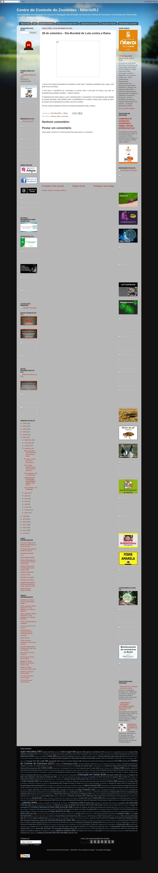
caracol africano (72, 761)
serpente (71, 822)
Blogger (108, 850)
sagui (130, 813)
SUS (79, 824)
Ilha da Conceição (33, 787)
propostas (97, 811)
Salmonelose (43, 816)
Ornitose (116, 800)
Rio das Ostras (88, 813)
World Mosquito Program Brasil (25, 589)
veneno (107, 828)
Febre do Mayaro (44, 781)
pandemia (40, 803)
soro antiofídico (72, 824)
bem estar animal (113, 756)
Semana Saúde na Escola (50, 822)
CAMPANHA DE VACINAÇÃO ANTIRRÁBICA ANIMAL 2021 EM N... (30, 481)
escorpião (124, 777)
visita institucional (130, 830)
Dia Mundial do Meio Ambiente (81, 772)
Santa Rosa (73, 816)
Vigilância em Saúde (48, 830)
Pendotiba (87, 803)
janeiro (27, 513)
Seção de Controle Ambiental (98, 818)
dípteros (126, 772)
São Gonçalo (115, 816)
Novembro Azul (32, 800)
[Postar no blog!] (75, 113)
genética (104, 783)
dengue (117, 768)
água (115, 752)
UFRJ (39, 826)
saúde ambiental (38, 818)
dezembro (28, 440)
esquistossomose (39, 779)
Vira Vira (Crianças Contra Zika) (26, 676)
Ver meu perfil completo (127, 108)
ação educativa (28, 751)
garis (91, 783)
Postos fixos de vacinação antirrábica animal (128, 687)
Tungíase (32, 826)
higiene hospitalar (77, 785)
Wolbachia (41, 833)
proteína (116, 811)
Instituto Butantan (116, 787)
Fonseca (131, 781)
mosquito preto (58, 798)
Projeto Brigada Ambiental (104, 809)
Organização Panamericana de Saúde (100, 800)
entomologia (70, 777)
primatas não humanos (104, 807)
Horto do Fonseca (116, 785)
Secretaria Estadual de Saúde (34, 820)
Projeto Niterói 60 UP (58, 811)
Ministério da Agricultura (59, 796)
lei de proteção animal (121, 790)
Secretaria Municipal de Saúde (59, 820)
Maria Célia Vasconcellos (45, 793)
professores (33, 809)
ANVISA (116, 754)
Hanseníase (59, 785)
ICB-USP (135, 785)
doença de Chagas (41, 775)
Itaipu (30, 790)
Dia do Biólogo (102, 770)
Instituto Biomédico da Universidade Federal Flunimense (27, 561)
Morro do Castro (24, 798)
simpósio (133, 822)
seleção (90, 820)
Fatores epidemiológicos (131, 779)
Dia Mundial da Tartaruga (46, 772)
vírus (96, 830)
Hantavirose (67, 785)
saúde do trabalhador (62, 818)
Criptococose (56, 768)
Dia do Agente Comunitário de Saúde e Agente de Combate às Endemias (76, 770)
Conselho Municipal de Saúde (64, 766)
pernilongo (114, 803)
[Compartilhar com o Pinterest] (81, 113)
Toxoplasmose (101, 824)
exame (91, 779)
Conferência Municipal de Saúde (111, 764)
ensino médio (60, 777)
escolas (115, 777)
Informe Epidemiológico (79, 787)
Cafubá (37, 758)
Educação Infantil (112, 775)
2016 (25, 527)
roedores (121, 813)
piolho (131, 803)
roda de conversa (110, 813)
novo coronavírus (45, 800)
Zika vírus (60, 833)
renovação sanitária (60, 813)
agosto (27, 493)
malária (122, 792)
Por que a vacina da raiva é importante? (30, 460)
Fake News (112, 779)
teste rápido (86, 824)
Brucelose (135, 756)
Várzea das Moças (96, 828)
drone (66, 775)
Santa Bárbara (61, 816)
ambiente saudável (26, 754)
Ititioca (38, 790)
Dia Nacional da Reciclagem (114, 772)
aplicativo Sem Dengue (129, 754)
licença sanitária (86, 792)
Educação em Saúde (108, 23)
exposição (104, 779)
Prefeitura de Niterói (27, 580)
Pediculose (74, 803)
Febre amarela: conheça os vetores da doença (28, 642)
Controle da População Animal (67, 23)
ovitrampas (135, 800)
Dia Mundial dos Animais (98, 772)
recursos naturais (41, 813)
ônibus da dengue (60, 800)
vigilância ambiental (35, 830)
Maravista (33, 794)
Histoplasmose (105, 785)
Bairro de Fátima (61, 756)
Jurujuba (53, 790)
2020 (25, 516)
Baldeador (71, 756)
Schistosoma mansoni (82, 818)
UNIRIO (106, 826)
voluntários (32, 832)
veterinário (114, 828)
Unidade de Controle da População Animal (56, 826)
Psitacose (133, 811)
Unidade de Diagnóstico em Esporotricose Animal (87, 826)
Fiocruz (110, 781)
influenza (52, 787)
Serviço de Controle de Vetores (87, 822)
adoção (56, 752)
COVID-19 (45, 768)
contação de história (81, 766)
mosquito (34, 798)
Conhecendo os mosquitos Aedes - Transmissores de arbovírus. (26, 632)
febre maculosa (87, 781)
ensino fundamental (46, 777)
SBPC (72, 818)
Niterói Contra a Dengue (109, 798)
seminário (63, 822)
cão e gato (40, 761)
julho (26, 496)
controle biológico (97, 766)
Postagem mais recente (53, 186)
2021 (25, 437)
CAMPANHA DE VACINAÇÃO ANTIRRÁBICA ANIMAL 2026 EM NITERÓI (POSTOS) (126, 123)
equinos (85, 777)
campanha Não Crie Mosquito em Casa (107, 758)
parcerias (55, 803)
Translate (36, 844)
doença (53, 116)
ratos (31, 813)
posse (126, 805)
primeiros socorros (119, 807)
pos (122, 805)
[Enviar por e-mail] (73, 113)
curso (93, 768)
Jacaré (44, 790)
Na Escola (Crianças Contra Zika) (27, 657)
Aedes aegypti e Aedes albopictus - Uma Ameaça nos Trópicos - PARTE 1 (28, 608)
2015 (25, 530)
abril (26, 504)
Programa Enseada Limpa (47, 809)
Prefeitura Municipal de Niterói (43, 807)
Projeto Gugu (43, 811)
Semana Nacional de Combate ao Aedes (105, 820)
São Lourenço (125, 816)
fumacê (46, 783)
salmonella (34, 816)
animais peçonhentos (66, 754)
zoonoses (65, 116)
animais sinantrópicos (82, 754)
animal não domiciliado (98, 754)
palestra (26, 802)
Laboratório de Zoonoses (89, 23)
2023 (25, 432)
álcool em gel (124, 752)
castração (109, 761)
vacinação (47, 828)
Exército (97, 779)
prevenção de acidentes (80, 807)
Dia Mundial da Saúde (31, 772)
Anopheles (109, 754)
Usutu (31, 828)
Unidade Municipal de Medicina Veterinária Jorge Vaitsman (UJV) (27, 584)
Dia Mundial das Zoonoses (63, 772)
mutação (74, 798)
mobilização (90, 796)
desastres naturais (130, 768)
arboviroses (24, 756)
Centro (124, 761)
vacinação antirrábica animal (64, 828)
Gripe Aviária (132, 783)
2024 (25, 429)
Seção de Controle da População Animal (124, 818)
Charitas (57, 764)
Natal (89, 798)
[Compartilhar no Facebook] (79, 113)
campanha (54, 758)
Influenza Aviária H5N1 (64, 787)
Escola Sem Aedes (104, 777)
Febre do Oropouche (73, 781)
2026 (25, 423)
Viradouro (90, 830)
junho (27, 498)
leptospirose (74, 792)
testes (93, 824)
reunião (78, 813)
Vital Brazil (23, 833)
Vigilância (23, 830)
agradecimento (108, 752)
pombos (82, 805)
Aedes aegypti (66, 752)
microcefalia (45, 796)
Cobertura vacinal (89, 764)
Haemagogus (50, 785)
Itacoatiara (23, 790)
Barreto (101, 756)
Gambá (85, 783)
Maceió (113, 792)
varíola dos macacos (83, 828)
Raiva (59, 116)
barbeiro (84, 756)
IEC (23, 787)
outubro (27, 445)
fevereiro (28, 510)
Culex (71, 768)
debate (101, 768)
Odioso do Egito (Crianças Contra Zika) (28, 668)
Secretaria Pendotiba (80, 820)
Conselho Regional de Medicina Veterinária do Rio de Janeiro (28, 544)
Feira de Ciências (99, 781)
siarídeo (117, 822)
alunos (132, 752)
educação (73, 775)
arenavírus (37, 756)
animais (39, 754)
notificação (23, 800)
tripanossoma (24, 826)
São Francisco (103, 816)
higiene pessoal (90, 785)
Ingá (89, 787)
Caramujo (85, 761)
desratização (34, 770)
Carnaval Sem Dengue (97, 761)
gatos (97, 783)
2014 (25, 533)
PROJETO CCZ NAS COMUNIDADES (124, 809)
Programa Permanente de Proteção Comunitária (71, 809)
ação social (47, 752)
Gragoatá (111, 783)
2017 (25, 525)
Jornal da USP (25, 575)
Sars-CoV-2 (27, 818)
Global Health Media (27, 557)
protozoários (124, 811)
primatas (92, 807)
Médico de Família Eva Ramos (124, 793)
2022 (25, 434)
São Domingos (91, 816)
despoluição (24, 770)
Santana (83, 816)
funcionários (54, 783)
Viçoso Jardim (131, 828)
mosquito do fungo (47, 798)
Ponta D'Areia (94, 805)
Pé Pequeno (64, 803)
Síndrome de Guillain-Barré (28, 824)
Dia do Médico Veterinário (116, 770)
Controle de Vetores (46, 23)
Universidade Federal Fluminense (122, 826)
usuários (23, 828)
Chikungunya (67, 764)
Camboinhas (44, 758)
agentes (79, 752)
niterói (95, 798)
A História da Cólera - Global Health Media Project (27, 601)
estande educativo (70, 779)
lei (112, 790)
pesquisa (122, 803)
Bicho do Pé (126, 756)
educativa (124, 775)
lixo (100, 792)
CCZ (34, 23)
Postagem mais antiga (103, 186)
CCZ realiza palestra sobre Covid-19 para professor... (29, 467)
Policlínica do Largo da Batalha (65, 805)
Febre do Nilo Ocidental (58, 781)
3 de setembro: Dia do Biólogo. (30, 488)
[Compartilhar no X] (77, 113)
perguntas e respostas (101, 803)
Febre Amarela (28, 781)
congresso (50, 766)
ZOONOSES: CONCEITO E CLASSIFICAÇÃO (132, 727)
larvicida (98, 790)
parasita (47, 803)
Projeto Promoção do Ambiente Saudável (81, 811)
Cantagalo (29, 761)
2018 (25, 522)
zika (49, 833)
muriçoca (67, 798)
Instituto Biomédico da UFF (101, 787)
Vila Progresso (80, 830)
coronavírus (33, 768)
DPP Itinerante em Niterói (56, 775)
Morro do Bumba (131, 796)
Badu (50, 756)
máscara (76, 794)
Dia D (41, 770)
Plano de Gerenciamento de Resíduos (42, 805)
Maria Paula (58, 794)
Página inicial (25, 23)
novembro (28, 443)
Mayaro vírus (95, 793)
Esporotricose (25, 638)
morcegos (121, 796)
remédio (51, 813)
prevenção (64, 807)
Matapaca (84, 794)
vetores (122, 828)
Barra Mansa (93, 756)
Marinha (68, 794)
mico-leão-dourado (34, 796)
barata (78, 756)
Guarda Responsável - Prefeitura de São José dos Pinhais (28, 648)
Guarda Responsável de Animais (31, 785)
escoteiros (133, 777)
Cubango (65, 768)
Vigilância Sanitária (63, 830)
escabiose (93, 777)
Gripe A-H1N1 (121, 783)
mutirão (81, 798)
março (27, 507)
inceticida (44, 787)
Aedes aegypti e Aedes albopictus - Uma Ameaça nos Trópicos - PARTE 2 (28, 616)
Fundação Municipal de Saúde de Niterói (28, 549)
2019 (25, 519)
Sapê (136, 816)
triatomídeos (132, 824)
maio (26, 501)
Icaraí (127, 785)
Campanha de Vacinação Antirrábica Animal (76, 758)
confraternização (40, 766)
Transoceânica (111, 824)
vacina (37, 828)
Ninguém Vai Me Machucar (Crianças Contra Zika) (27, 662)
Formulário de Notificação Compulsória (30, 783)
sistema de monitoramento (59, 824)
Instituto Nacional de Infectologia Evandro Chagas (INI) (27, 567)
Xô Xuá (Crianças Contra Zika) (26, 681)
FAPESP (120, 779)
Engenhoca (32, 777)
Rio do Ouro (98, 813)
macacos (106, 792)
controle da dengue (111, 766)
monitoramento (101, 796)
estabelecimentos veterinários (54, 779)
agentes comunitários (93, 752)
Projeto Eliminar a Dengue (28, 811)
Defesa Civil (108, 768)
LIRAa (95, 792)
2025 (25, 426)
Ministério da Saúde (27, 577)
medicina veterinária (107, 794)
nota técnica (123, 798)
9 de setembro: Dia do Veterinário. (30, 474)
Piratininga (24, 805)
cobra (98, 764)
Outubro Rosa (125, 800)
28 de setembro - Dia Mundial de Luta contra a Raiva (30, 453)
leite (67, 792)
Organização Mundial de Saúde (77, 800)
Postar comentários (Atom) (57, 190)
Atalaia (44, 756)
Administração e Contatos (128, 23)
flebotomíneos (121, 781)
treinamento (121, 824)
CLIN (79, 764)
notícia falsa (132, 798)
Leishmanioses (57, 792)
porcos (116, 805)
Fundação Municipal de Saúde (71, 783)
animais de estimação (50, 754)
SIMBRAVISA (125, 822)
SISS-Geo (47, 824)
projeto (91, 809)
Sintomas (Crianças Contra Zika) (27, 672)
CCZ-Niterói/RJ (126, 56)
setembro (28, 448)
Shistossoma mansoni (107, 822)
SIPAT (40, 824)
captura (63, 761)
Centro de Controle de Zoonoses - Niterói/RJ (57, 10)
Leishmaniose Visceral (43, 792)
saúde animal (51, 818)
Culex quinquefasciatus (82, 768)
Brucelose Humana (27, 758)
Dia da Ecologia (50, 770)
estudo (82, 779)
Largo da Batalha (84, 790)
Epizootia (78, 777)
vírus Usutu (120, 830)
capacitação (53, 761)
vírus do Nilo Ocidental (108, 830)
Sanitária (51, 816)
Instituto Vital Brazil (26, 572)
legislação (106, 790)
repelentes (70, 813)
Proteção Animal (107, 811)
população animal (107, 805)
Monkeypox (112, 796)
